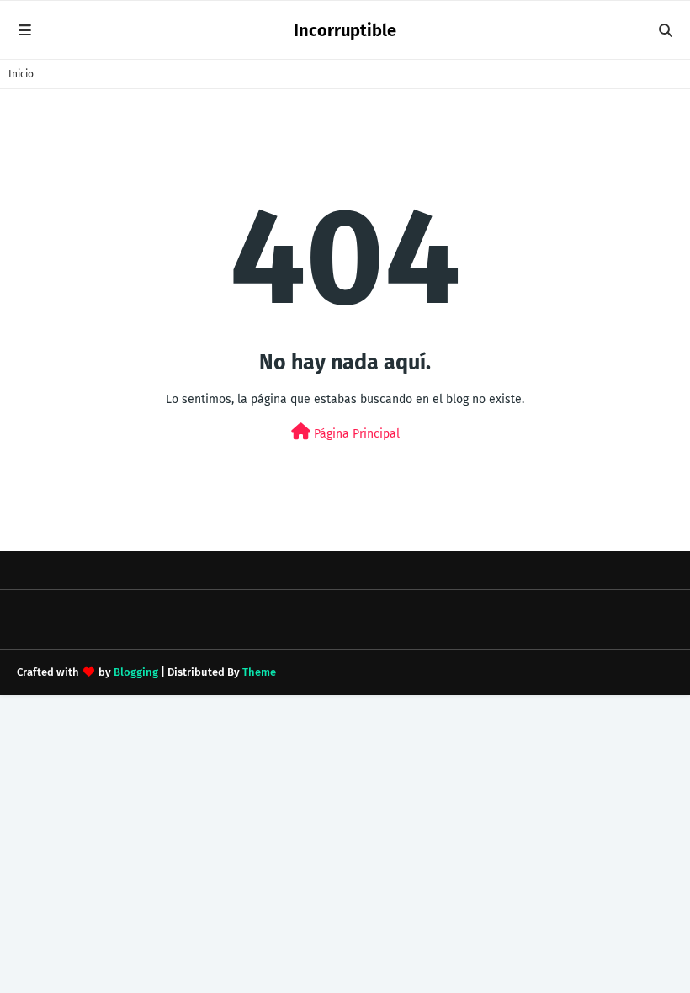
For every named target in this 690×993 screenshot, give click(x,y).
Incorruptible (345, 30)
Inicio (21, 74)
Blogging (136, 672)
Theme (259, 672)
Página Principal (355, 434)
